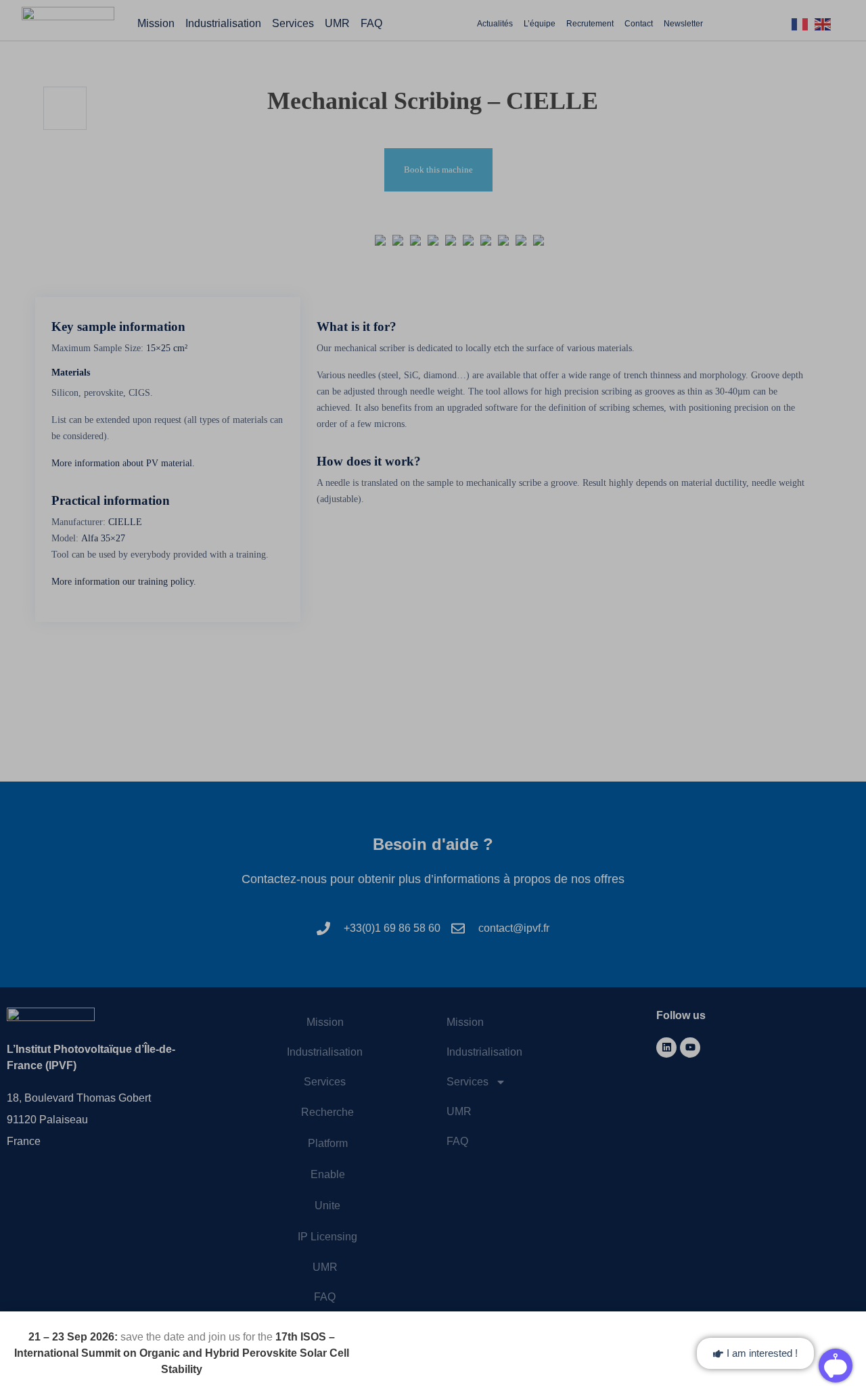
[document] (433, 698)
